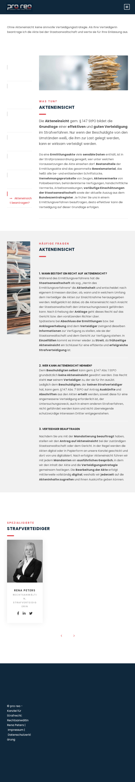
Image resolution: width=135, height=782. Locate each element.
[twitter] (31, 613)
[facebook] (18, 613)
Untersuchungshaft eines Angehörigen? (20, 123)
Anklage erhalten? (16, 182)
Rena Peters (25, 590)
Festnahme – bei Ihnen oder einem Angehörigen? (19, 97)
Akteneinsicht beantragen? (21, 200)
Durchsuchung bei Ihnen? (20, 144)
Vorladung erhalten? (17, 74)
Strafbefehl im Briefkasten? (19, 163)
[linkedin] (24, 613)
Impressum (15, 730)
